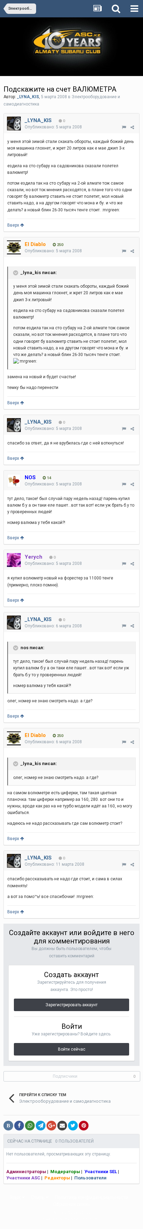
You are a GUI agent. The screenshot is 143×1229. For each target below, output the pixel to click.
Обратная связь (71, 1204)
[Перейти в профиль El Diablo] (14, 247)
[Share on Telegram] (40, 1125)
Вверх (13, 225)
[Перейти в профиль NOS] (14, 481)
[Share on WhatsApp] (30, 1125)
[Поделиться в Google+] (51, 1125)
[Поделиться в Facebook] (19, 1125)
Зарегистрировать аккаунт (71, 1004)
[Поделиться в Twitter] (73, 1125)
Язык (16, 1197)
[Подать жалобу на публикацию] (124, 127)
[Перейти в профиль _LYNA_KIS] (14, 123)
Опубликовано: (53, 127)
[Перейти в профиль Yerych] (14, 560)
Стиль (38, 1197)
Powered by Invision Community (71, 1219)
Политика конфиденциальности (91, 1197)
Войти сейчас (71, 1049)
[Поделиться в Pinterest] (84, 1125)
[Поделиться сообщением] (132, 127)
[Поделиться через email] (62, 1125)
